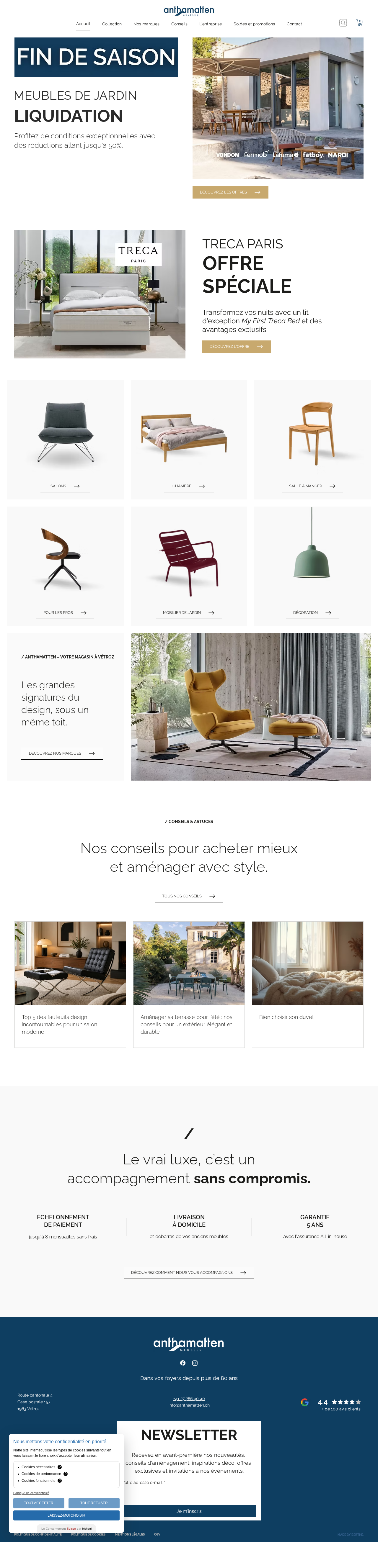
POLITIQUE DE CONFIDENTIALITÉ (38, 1534)
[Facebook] (182, 1362)
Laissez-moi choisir (66, 1515)
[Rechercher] (343, 23)
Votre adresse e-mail (143, 1482)
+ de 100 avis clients (341, 1409)
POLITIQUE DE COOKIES (88, 1534)
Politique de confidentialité (31, 1493)
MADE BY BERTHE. (351, 1534)
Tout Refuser (94, 1503)
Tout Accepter (38, 1503)
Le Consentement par (66, 1528)
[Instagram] (194, 1362)
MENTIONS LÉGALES (130, 1534)
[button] (112, 23)
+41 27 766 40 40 (189, 1398)
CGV (157, 1534)
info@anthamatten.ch (189, 1405)
